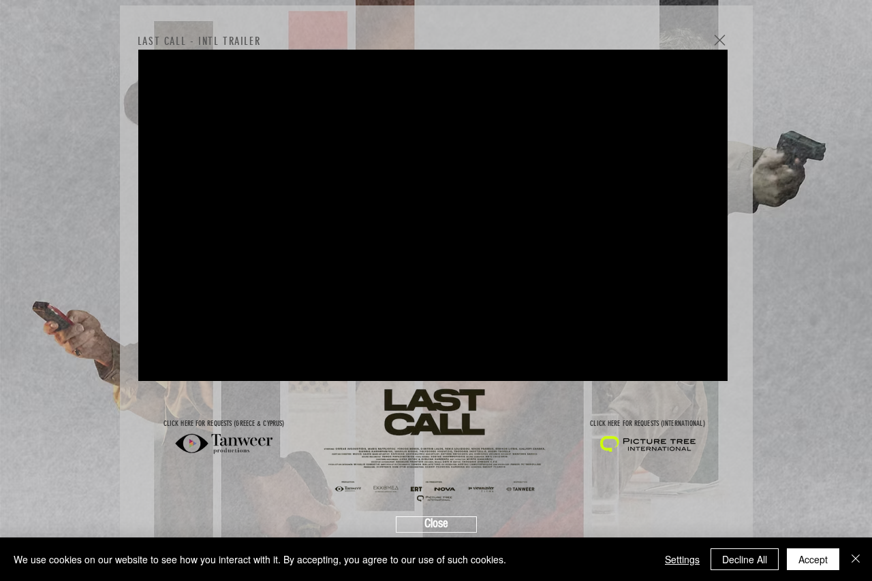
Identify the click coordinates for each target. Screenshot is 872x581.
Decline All (744, 559)
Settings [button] (682, 559)
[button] (720, 40)
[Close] (855, 559)
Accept (813, 559)
